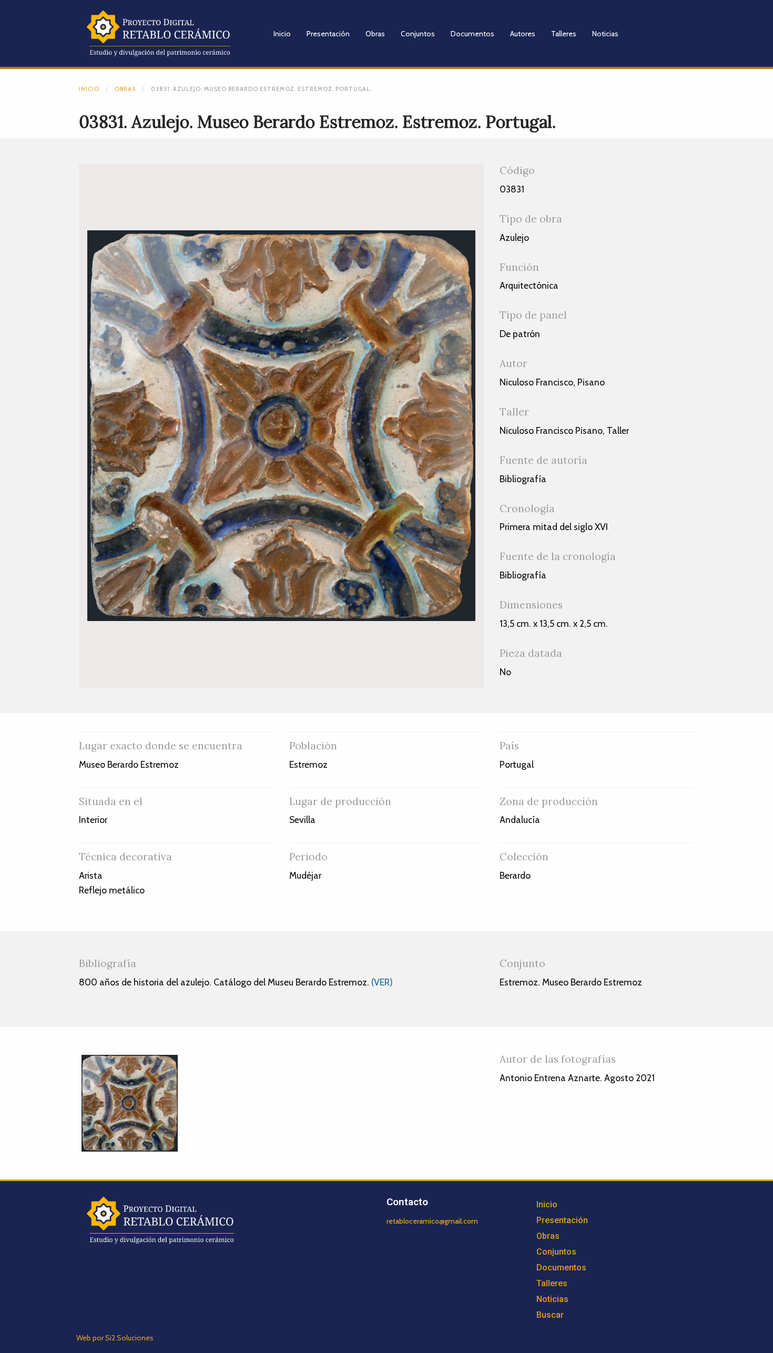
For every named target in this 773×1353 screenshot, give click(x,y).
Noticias (605, 33)
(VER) (382, 982)
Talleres (563, 33)
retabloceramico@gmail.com (432, 1221)
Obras (375, 33)
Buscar (550, 1315)
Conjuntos (418, 33)
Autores (522, 33)
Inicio (282, 33)
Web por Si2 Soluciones (115, 1337)
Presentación (328, 33)
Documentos (472, 33)
